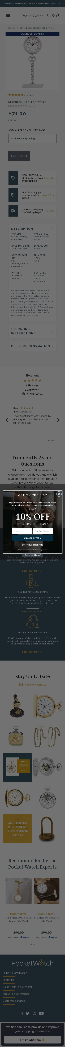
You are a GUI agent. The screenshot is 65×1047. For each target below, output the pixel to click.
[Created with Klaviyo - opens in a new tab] (32, 555)
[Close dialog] (59, 494)
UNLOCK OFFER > (32, 538)
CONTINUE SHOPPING (32, 545)
